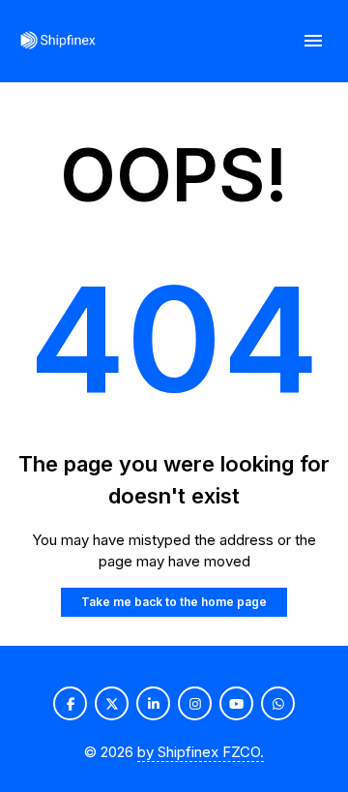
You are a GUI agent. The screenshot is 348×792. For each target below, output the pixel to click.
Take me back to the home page (174, 601)
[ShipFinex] (58, 41)
